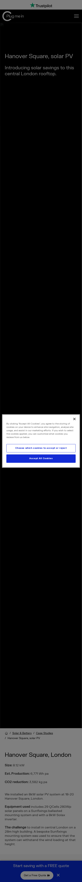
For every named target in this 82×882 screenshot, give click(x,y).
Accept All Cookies (41, 458)
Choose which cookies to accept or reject (41, 448)
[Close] (74, 419)
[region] (41, 441)
